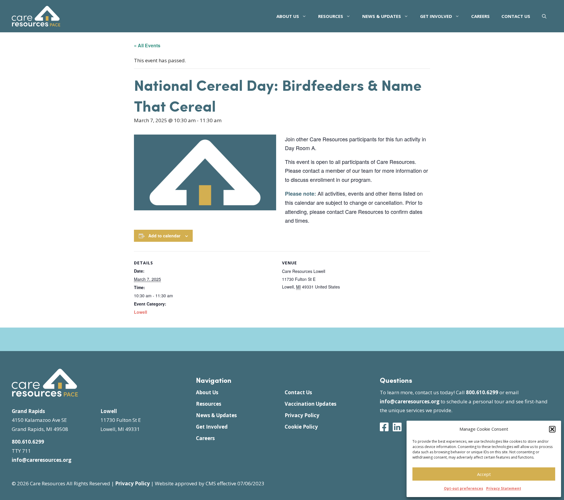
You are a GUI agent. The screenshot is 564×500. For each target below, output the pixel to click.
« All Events (147, 45)
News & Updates (381, 16)
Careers (480, 16)
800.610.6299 (28, 441)
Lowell (140, 312)
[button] (552, 429)
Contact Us (515, 16)
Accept (484, 474)
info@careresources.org (41, 460)
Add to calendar (164, 236)
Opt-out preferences (463, 488)
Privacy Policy (302, 415)
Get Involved (436, 16)
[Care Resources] (36, 15)
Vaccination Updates (310, 403)
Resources (330, 16)
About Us (287, 16)
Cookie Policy (301, 426)
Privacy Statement (503, 488)
